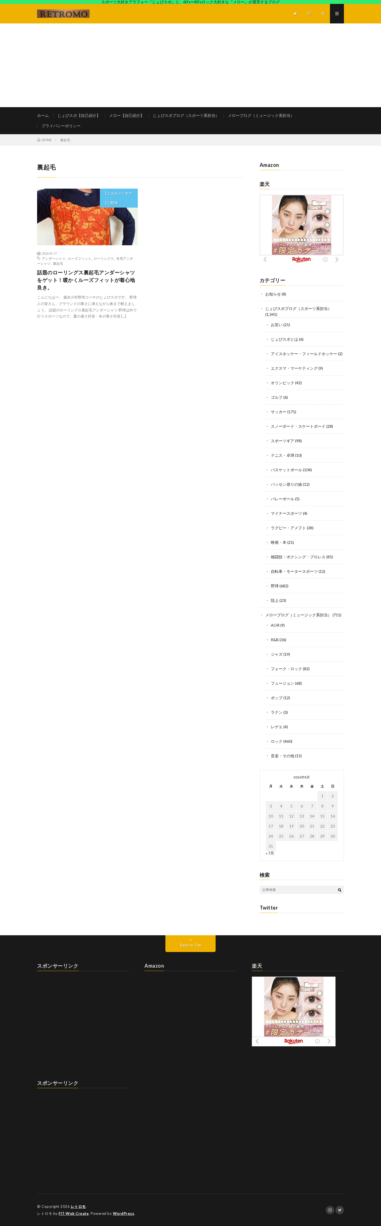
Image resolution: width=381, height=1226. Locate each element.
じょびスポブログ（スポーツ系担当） (186, 115)
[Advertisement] (190, 65)
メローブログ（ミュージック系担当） (261, 115)
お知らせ (273, 294)
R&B (275, 639)
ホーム (43, 115)
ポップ (277, 697)
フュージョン (282, 683)
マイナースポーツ (286, 513)
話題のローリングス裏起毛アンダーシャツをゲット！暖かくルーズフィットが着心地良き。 (86, 279)
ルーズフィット (79, 258)
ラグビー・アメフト (288, 527)
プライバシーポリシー (61, 125)
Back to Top (190, 945)
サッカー (278, 411)
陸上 (275, 600)
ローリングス (104, 258)
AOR (275, 625)
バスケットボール (286, 469)
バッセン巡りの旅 (286, 484)
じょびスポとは (284, 339)
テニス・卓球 (282, 455)
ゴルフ (277, 397)
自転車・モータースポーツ (294, 571)
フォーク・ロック (286, 668)
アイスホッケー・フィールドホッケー (304, 353)
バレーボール (282, 498)
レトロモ (78, 1206)
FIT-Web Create (74, 1213)
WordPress (123, 1213)
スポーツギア (121, 193)
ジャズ (277, 654)
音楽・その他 (282, 755)
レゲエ (277, 726)
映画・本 (278, 542)
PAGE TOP (367, 1183)
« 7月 (270, 853)
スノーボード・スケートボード (298, 426)
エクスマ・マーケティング (294, 368)
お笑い (277, 324)
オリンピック (282, 382)
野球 (114, 203)
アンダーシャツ (53, 258)
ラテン (277, 712)
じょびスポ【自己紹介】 (78, 115)
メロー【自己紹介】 (126, 115)
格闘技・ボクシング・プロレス (298, 556)
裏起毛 (58, 263)
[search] (340, 890)
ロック (277, 741)
